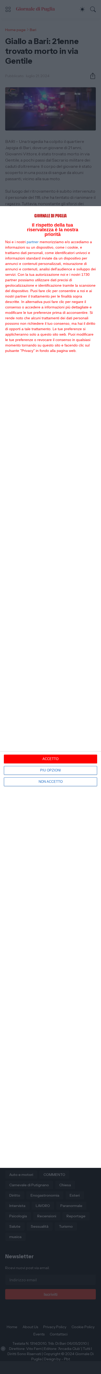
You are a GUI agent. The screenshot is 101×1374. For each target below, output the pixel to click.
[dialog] (50, 687)
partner (33, 242)
